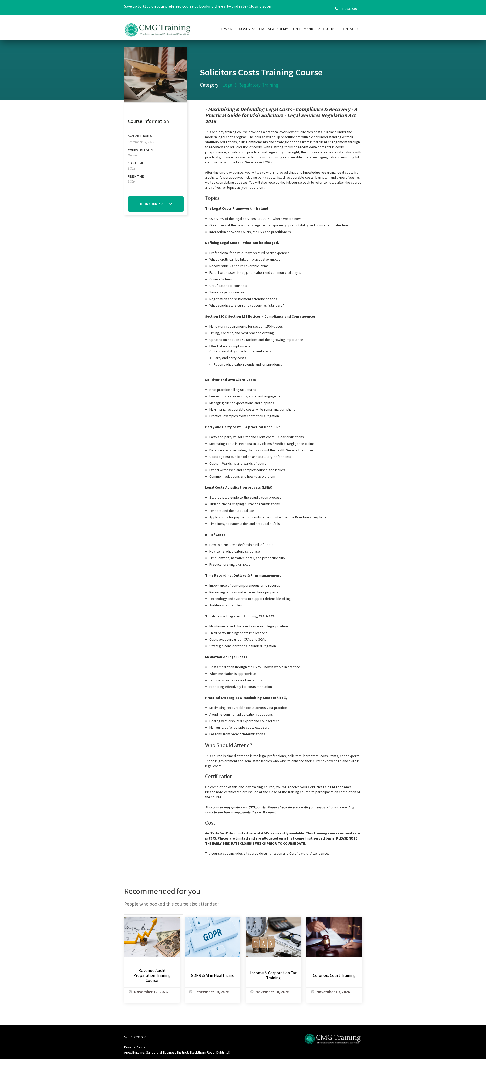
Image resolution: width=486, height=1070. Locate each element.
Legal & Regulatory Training (250, 84)
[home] (157, 27)
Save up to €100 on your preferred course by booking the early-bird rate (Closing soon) (198, 6)
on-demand (303, 29)
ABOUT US (327, 29)
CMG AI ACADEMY (273, 29)
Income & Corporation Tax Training (273, 975)
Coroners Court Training (334, 975)
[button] (238, 28)
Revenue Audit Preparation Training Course (152, 975)
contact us (351, 29)
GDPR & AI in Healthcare (212, 975)
